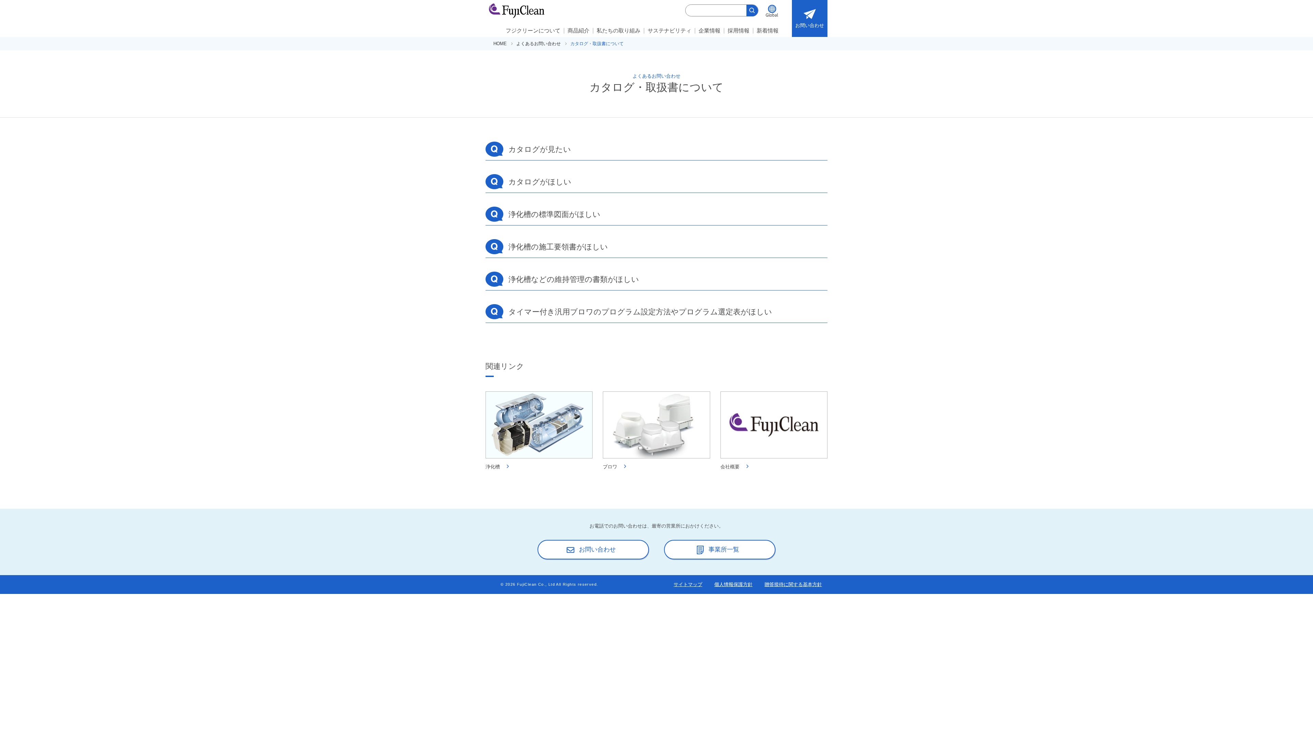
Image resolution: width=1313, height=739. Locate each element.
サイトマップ (688, 584)
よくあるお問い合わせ (538, 43)
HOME (500, 43)
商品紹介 (578, 31)
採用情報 (739, 31)
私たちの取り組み (618, 31)
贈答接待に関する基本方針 (793, 584)
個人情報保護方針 (733, 584)
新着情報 (768, 31)
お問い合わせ (809, 25)
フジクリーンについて (533, 31)
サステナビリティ (669, 31)
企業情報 (709, 31)
